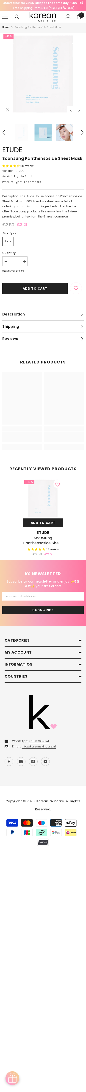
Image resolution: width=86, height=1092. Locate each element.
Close (82, 4)
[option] (43, 74)
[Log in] (68, 16)
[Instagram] (21, 761)
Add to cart (35, 288)
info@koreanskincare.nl (39, 746)
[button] (71, 110)
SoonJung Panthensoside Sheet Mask (43, 541)
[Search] (17, 17)
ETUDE (12, 150)
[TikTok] (33, 761)
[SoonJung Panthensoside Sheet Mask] (43, 498)
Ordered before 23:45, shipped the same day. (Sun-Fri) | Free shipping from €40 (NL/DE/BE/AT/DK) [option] (43, 5)
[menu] (5, 17)
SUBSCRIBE (43, 610)
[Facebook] (9, 761)
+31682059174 (39, 741)
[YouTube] (45, 761)
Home (5, 27)
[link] (22, 437)
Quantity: (9, 253)
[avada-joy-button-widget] (12, 1078)
